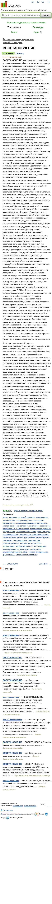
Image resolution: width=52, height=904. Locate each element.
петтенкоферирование (40, 529)
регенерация (25, 534)
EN (32, 2)
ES (43, 2)
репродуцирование (24, 546)
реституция (25, 549)
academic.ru (11, 4)
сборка (32, 552)
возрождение (42, 517)
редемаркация (9, 537)
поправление (9, 531)
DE (38, 2)
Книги (14, 32)
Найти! (46, 15)
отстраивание (9, 529)
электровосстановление (26, 555)
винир (5, 517)
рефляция (36, 549)
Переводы (38, 27)
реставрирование (11, 549)
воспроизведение (24, 520)
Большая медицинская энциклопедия (26, 22)
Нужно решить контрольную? (28, 511)
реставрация (40, 546)
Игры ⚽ (38, 32)
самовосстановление (12, 552)
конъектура (21, 523)
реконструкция (43, 537)
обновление (22, 526)
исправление (9, 523)
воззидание (14, 517)
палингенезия (22, 529)
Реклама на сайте (30, 806)
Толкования (14, 27)
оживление (34, 526)
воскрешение (9, 520)
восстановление (11, 590)
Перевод (20, 53)
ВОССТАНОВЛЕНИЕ (12, 658)
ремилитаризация (11, 543)
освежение (45, 526)
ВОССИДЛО (12, 564)
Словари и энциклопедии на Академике (24, 10)
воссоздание (39, 520)
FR (48, 2)
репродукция (9, 546)
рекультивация (20, 540)
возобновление (28, 517)
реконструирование (26, 537)
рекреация (7, 540)
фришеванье (9, 555)
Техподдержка (18, 806)
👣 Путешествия (7, 810)
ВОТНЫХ (43, 564)
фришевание (42, 552)
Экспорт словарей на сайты (10, 814)
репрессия (36, 543)
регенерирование (40, 534)
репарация (25, 543)
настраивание (9, 526)
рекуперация (34, 540)
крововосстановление (37, 523)
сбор (25, 552)
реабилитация (43, 531)
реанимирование (10, 534)
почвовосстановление (26, 531)
